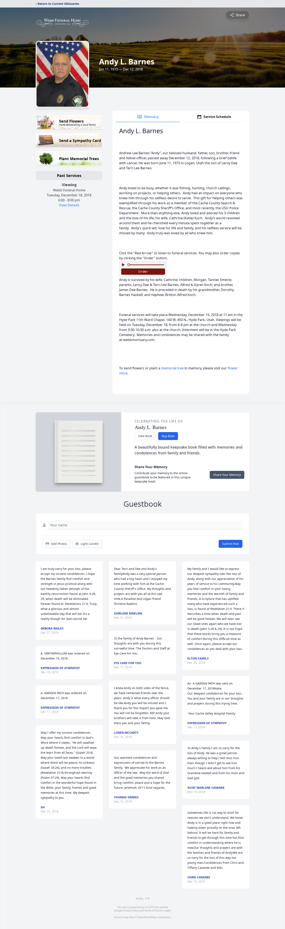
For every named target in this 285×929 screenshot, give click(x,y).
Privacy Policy (131, 910)
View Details (69, 205)
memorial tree (172, 368)
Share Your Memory (227, 475)
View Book (145, 436)
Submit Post (230, 544)
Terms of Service (154, 910)
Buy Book (168, 436)
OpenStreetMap (147, 917)
